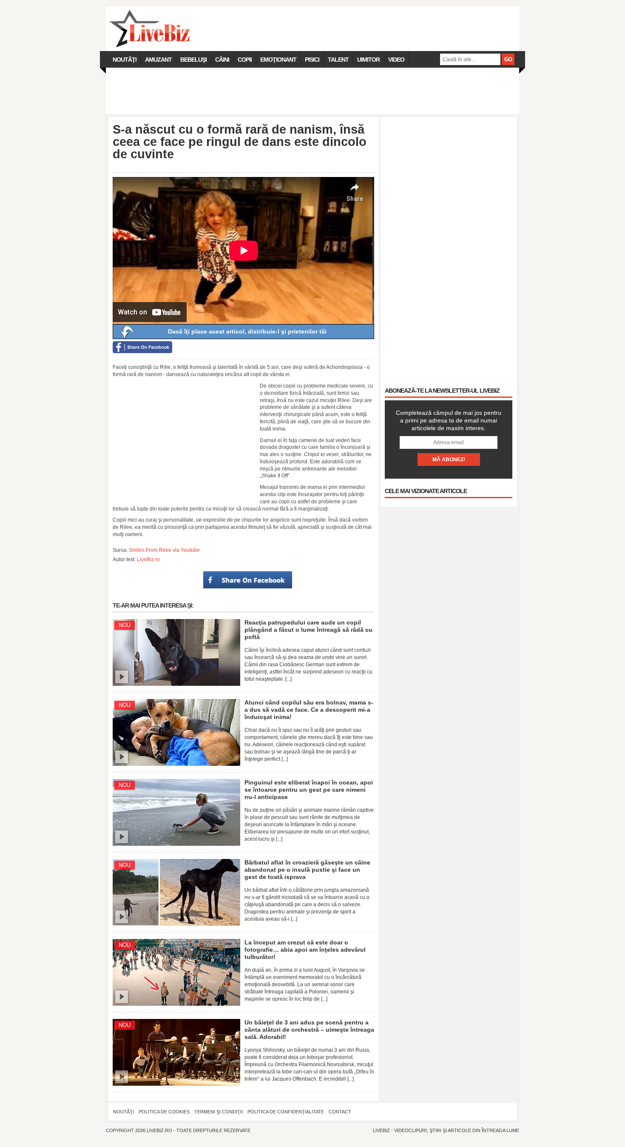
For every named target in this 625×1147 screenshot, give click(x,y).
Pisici (312, 59)
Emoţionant (278, 59)
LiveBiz (381, 1130)
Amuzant (158, 59)
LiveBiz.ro (148, 559)
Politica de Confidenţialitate (285, 1111)
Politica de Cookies (164, 1111)
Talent (338, 59)
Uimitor (368, 59)
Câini (222, 59)
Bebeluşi (193, 59)
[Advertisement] (312, 91)
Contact (340, 1111)
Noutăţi (124, 59)
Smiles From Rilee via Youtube (164, 550)
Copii (245, 59)
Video (396, 59)
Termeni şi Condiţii (218, 1111)
